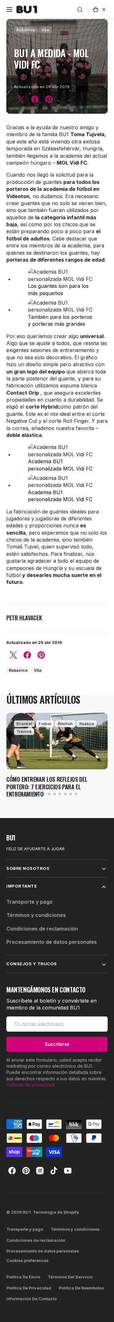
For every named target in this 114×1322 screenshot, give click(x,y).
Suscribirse (57, 1044)
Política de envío (23, 1277)
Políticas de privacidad (30, 1084)
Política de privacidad (28, 1288)
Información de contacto (31, 1298)
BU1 (27, 1212)
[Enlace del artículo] (57, 755)
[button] (9, 9)
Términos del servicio (70, 1277)
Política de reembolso (81, 1288)
